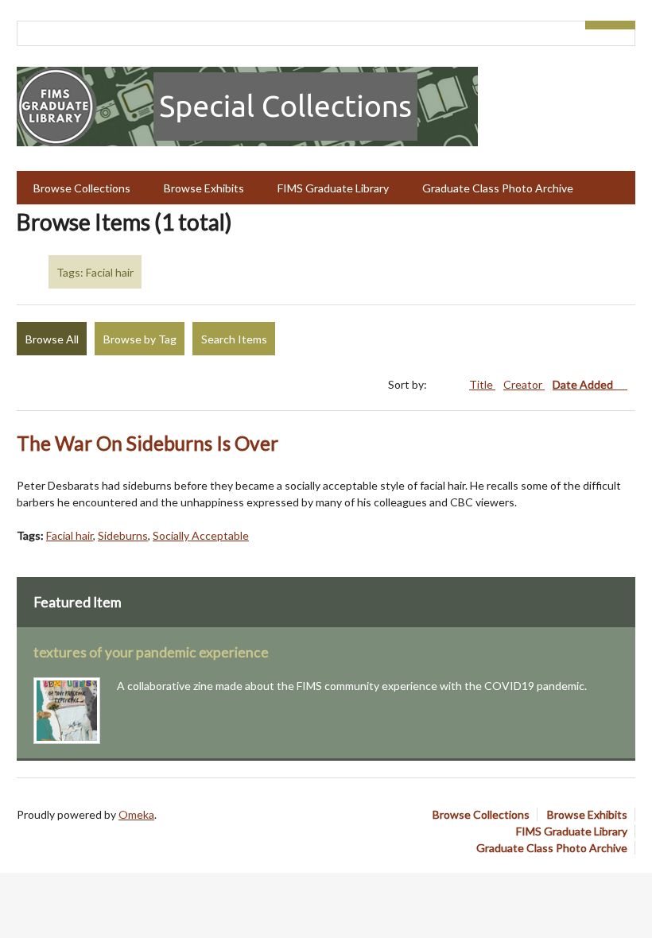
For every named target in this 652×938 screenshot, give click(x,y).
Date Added (584, 384)
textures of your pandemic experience (151, 652)
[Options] (598, 25)
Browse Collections (81, 188)
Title (482, 384)
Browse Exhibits (204, 188)
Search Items (234, 339)
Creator (524, 384)
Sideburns (123, 535)
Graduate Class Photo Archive (497, 188)
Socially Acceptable (201, 535)
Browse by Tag (140, 339)
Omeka (136, 814)
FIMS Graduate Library (333, 188)
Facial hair (69, 535)
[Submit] (623, 25)
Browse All (52, 339)
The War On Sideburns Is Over (147, 443)
